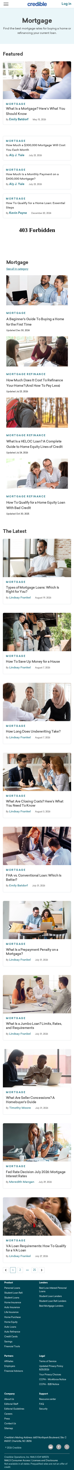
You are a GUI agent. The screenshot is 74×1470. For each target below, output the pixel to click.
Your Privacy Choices (50, 1374)
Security (43, 1408)
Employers (9, 1366)
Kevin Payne (18, 213)
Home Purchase (12, 1317)
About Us (9, 1399)
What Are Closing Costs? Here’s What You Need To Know (34, 803)
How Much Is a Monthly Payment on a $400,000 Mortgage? (32, 176)
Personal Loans (12, 1287)
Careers (8, 1413)
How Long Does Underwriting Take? (33, 731)
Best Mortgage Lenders (51, 1305)
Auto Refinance (12, 1331)
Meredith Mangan (21, 1182)
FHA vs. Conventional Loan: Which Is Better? (33, 877)
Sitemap (8, 1428)
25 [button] (34, 1270)
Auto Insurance (12, 1307)
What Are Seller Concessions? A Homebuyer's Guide (30, 1100)
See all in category (17, 269)
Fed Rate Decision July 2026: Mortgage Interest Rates (36, 1174)
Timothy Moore (20, 1108)
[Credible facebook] (58, 1446)
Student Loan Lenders (50, 1296)
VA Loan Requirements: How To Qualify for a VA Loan (36, 1248)
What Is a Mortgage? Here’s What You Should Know (35, 111)
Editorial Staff (11, 1403)
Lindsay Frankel (20, 597)
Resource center (47, 1399)
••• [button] (27, 1270)
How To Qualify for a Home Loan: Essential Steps (35, 205)
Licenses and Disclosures (45, 1460)
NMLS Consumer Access (17, 1460)
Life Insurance (11, 1312)
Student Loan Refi (13, 1292)
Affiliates (8, 1361)
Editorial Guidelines (14, 1408)
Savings (8, 1341)
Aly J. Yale (16, 155)
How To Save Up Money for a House (33, 661)
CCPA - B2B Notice (49, 1384)
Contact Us (10, 1423)
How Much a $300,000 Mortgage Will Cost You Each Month (35, 147)
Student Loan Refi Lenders (52, 1301)
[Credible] (37, 4)
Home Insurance (12, 1302)
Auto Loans (10, 1326)
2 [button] (20, 1270)
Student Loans (11, 1297)
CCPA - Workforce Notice (52, 1379)
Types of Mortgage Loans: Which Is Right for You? (32, 589)
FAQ (41, 1403)
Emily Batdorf (18, 119)
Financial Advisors (13, 1370)
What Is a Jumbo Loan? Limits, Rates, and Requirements (34, 1026)
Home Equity (10, 1322)
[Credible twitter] (66, 1446)
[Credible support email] (50, 1446)
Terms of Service (47, 1361)
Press (7, 1418)
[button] (5, 1270)
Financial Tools (12, 1346)
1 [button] (13, 1269)
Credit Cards (11, 1336)
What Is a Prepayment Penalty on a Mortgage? (32, 952)
